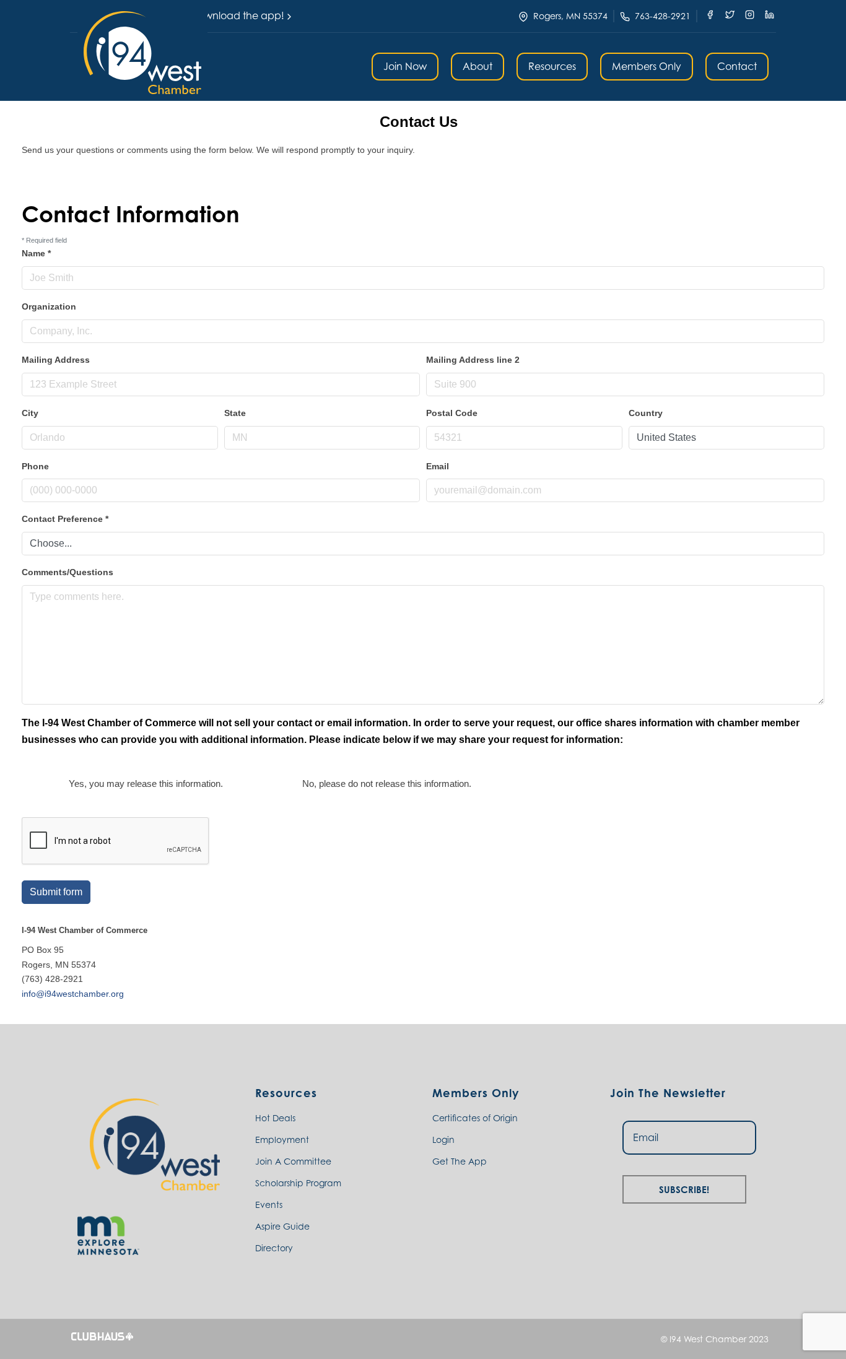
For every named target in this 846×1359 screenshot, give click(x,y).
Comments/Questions (67, 572)
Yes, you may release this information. (146, 783)
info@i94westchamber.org (73, 994)
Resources (552, 66)
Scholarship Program (298, 1183)
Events (268, 1204)
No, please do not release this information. (386, 783)
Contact (737, 66)
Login (443, 1139)
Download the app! (237, 15)
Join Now (405, 66)
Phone (35, 466)
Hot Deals (275, 1118)
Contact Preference (65, 519)
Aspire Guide (282, 1226)
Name (36, 253)
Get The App (459, 1161)
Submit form (56, 892)
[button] (142, 52)
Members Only (646, 66)
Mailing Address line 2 (473, 360)
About (477, 66)
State (235, 413)
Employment (282, 1139)
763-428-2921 (663, 16)
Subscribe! (684, 1187)
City (30, 413)
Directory (274, 1248)
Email (437, 466)
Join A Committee (293, 1161)
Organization (49, 306)
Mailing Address (56, 360)
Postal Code (452, 413)
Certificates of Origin (475, 1118)
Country (646, 413)
